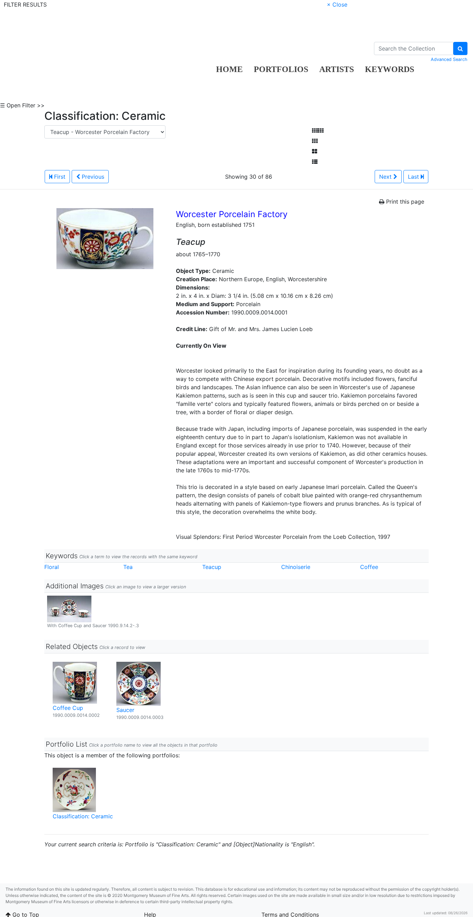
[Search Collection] (460, 48)
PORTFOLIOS (281, 69)
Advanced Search (449, 59)
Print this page (404, 201)
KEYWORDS (389, 69)
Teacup (211, 566)
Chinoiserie (295, 566)
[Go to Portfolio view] (314, 151)
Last (414, 176)
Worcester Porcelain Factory (231, 214)
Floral (51, 566)
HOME (229, 69)
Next (386, 176)
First (58, 176)
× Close (337, 4)
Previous (92, 176)
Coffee (369, 566)
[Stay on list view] (314, 162)
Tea (128, 566)
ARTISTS (336, 69)
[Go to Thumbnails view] (314, 141)
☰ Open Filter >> (22, 105)
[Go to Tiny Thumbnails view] (317, 130)
